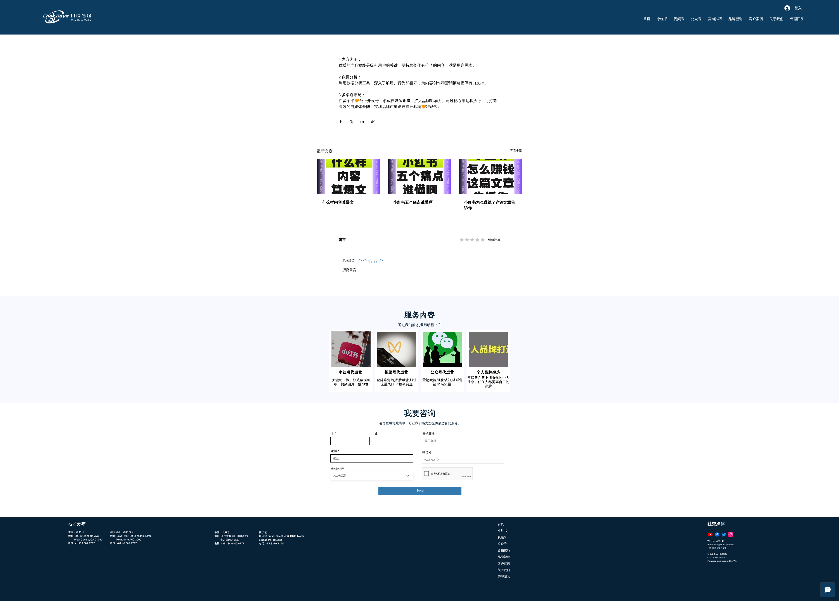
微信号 (427, 452)
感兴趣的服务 (337, 468)
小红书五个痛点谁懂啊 (413, 202)
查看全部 (516, 150)
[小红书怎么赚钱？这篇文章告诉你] (490, 176)
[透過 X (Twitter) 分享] (351, 121)
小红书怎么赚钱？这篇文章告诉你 (489, 205)
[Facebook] (717, 534)
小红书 (502, 531)
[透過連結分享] (373, 121)
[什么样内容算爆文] (348, 176)
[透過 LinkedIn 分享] (362, 121)
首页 (501, 524)
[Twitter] (723, 534)
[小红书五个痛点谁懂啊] (419, 176)
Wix (735, 561)
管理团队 (504, 576)
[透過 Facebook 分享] (341, 121)
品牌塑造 (504, 557)
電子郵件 (428, 433)
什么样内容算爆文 (338, 202)
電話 (334, 450)
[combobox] (371, 475)
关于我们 (504, 570)
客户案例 (504, 563)
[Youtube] (710, 534)
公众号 (502, 544)
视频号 (502, 537)
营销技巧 (504, 550)
